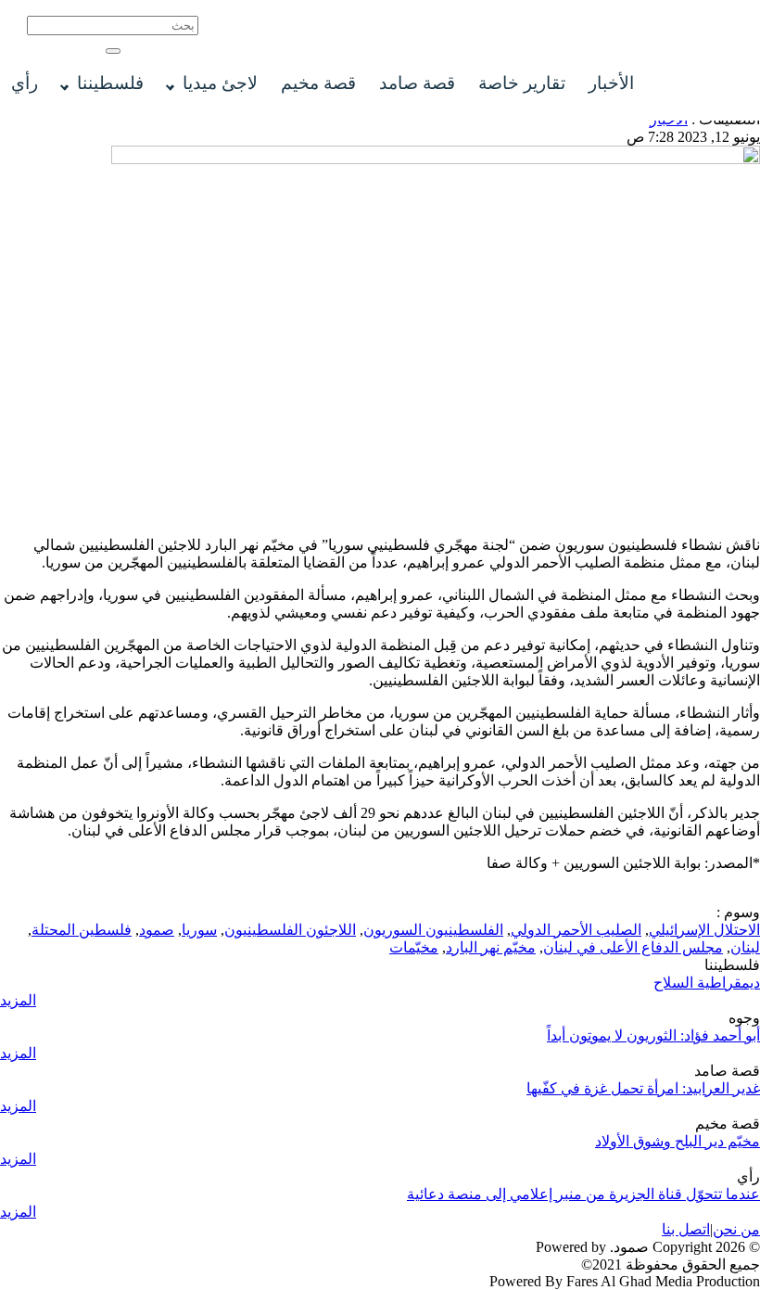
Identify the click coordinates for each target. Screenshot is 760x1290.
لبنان (745, 947)
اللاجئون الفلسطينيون (290, 930)
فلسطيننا (110, 83)
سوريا (199, 930)
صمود (156, 930)
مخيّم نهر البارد (491, 947)
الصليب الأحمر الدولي (576, 930)
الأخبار (611, 83)
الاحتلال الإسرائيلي (704, 930)
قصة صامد (417, 83)
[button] (113, 51)
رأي (24, 83)
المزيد (18, 1000)
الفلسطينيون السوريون (433, 930)
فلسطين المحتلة (82, 930)
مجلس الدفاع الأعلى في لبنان (633, 947)
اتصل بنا (686, 1229)
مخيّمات (413, 947)
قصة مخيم (318, 83)
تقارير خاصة (521, 83)
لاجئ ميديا (220, 83)
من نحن (736, 1229)
